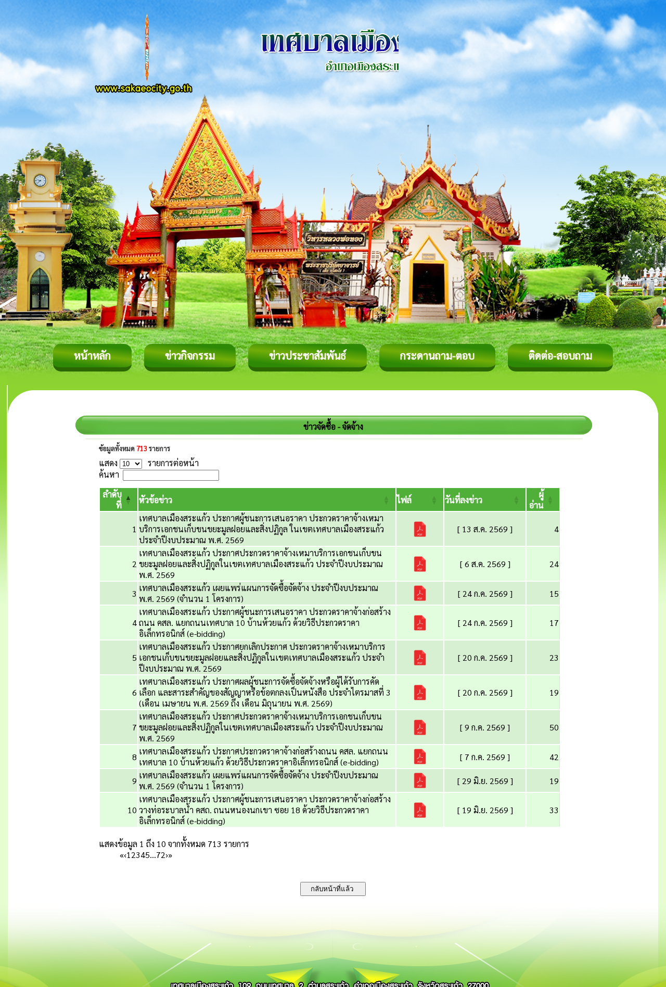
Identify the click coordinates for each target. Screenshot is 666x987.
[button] (155, 499)
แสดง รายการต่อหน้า (149, 462)
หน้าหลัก (92, 355)
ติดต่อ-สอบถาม (560, 355)
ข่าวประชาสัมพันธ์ (307, 355)
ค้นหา (109, 474)
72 (160, 854)
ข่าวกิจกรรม (190, 355)
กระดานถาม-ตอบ (437, 355)
